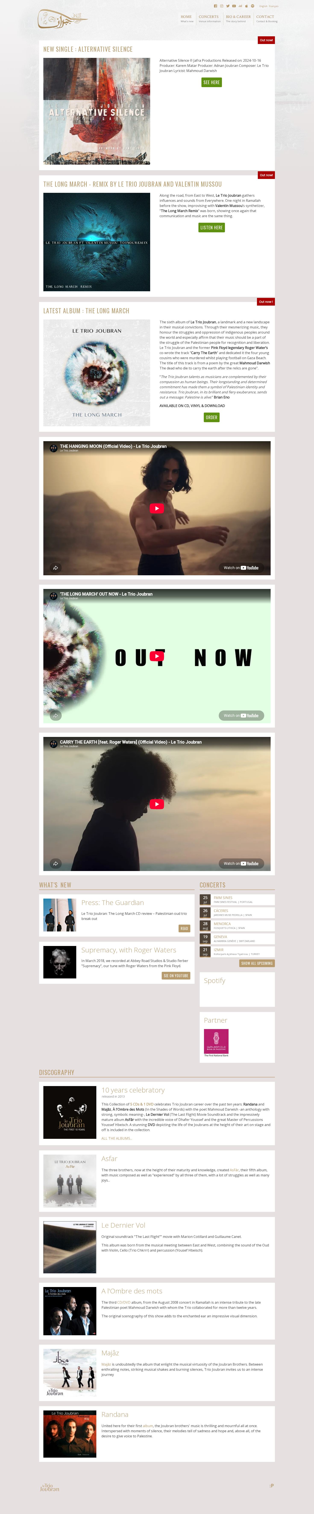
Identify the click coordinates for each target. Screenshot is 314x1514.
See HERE (212, 82)
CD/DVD (124, 1302)
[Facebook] (215, 6)
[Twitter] (228, 6)
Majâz (106, 1364)
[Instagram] (221, 6)
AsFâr (234, 1170)
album (148, 1425)
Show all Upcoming (257, 963)
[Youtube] (234, 6)
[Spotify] (252, 6)
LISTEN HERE (212, 227)
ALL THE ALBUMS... (116, 1138)
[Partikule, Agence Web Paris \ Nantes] (272, 1485)
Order (211, 417)
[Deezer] (240, 6)
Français (273, 6)
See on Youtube (176, 975)
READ (184, 928)
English (263, 6)
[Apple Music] (246, 6)
